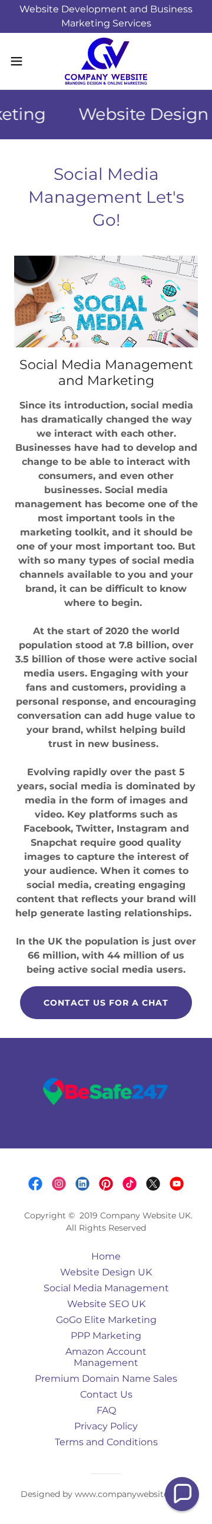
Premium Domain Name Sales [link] (106, 1378)
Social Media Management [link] (106, 1288)
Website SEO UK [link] (106, 1303)
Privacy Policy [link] (106, 1426)
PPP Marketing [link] (106, 1335)
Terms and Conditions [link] (106, 1442)
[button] (20, 61)
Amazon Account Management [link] (106, 1357)
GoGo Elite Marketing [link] (106, 1319)
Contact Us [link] (106, 1394)
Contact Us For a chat (106, 1002)
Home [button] (106, 1256)
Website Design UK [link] (106, 1272)
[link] (106, 61)
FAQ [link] (106, 1410)
